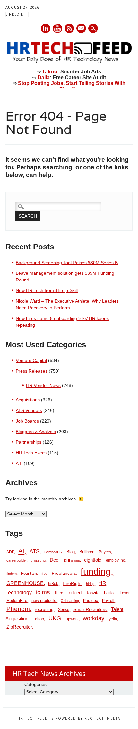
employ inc (115, 560)
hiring (90, 584)
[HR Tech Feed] (69, 61)
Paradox (90, 601)
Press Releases (31, 370)
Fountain (29, 573)
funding (96, 571)
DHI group (72, 560)
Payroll (108, 601)
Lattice (110, 593)
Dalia (44, 77)
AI (21, 551)
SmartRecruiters (90, 609)
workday (93, 618)
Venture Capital (31, 360)
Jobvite (92, 593)
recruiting (44, 609)
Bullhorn (86, 551)
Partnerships (28, 442)
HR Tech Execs (31, 452)
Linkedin (45, 28)
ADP (10, 552)
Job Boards (27, 420)
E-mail (81, 29)
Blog (70, 551)
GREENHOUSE (25, 583)
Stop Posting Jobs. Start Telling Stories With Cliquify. (71, 86)
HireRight (72, 583)
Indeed (74, 592)
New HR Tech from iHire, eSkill (47, 290)
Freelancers (64, 573)
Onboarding (70, 601)
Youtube (57, 28)
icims (43, 592)
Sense (63, 610)
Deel (54, 560)
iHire (59, 593)
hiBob (53, 584)
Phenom (18, 609)
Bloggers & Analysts (36, 431)
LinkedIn (14, 14)
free (44, 573)
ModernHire (16, 601)
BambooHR (53, 552)
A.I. (19, 463)
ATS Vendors (29, 410)
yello (113, 619)
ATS (34, 551)
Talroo (49, 71)
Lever (124, 593)
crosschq (38, 560)
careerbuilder (16, 560)
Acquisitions (28, 399)
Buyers (105, 552)
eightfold (92, 560)
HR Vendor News (43, 385)
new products (43, 600)
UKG (54, 618)
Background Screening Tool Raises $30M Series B (67, 262)
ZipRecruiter (19, 627)
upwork (72, 619)
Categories (35, 684)
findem (11, 573)
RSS (69, 28)
